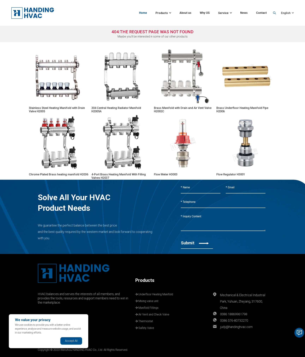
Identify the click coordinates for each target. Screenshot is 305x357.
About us (185, 12)
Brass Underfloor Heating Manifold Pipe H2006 (242, 109)
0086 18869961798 (233, 314)
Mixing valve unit (148, 300)
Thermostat (145, 321)
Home (143, 12)
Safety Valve (146, 327)
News (244, 12)
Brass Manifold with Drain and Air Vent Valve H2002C (182, 109)
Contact (261, 12)
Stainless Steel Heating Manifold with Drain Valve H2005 (57, 109)
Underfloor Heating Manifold (155, 294)
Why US (205, 12)
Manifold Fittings (148, 307)
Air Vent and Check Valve (153, 314)
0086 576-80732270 (234, 320)
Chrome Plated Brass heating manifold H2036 (58, 174)
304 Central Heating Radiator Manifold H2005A (116, 109)
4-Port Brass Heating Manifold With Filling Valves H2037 (118, 176)
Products (162, 13)
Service (223, 13)
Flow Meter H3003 (165, 174)
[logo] (32, 13)
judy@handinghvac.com (236, 327)
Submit (188, 242)
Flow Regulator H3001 (230, 174)
